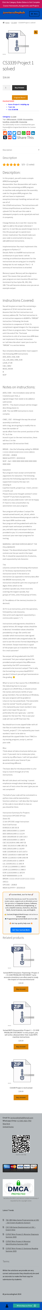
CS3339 (19, 119)
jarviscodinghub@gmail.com (21, 1118)
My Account (7, 1306)
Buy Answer (19, 87)
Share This (25, 137)
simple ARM (14, 122)
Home (7, 23)
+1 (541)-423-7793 (24, 1121)
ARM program (11, 119)
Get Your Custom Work (21, 930)
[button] (36, 32)
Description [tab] (7, 150)
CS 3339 (14, 23)
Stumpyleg (23, 122)
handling (6, 122)
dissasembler (28, 119)
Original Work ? (20, 97)
